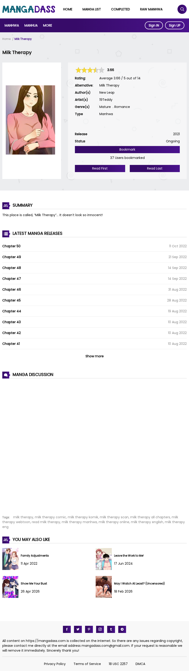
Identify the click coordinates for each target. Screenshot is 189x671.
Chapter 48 (11, 267)
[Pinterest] (89, 629)
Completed (120, 9)
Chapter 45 (11, 300)
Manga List (92, 9)
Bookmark (127, 149)
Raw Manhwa (151, 9)
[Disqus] (94, 444)
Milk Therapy (23, 39)
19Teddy (105, 99)
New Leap (107, 92)
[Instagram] (100, 629)
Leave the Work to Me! (129, 556)
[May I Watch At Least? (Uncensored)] (105, 596)
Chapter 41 (11, 343)
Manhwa (12, 25)
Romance (122, 106)
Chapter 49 (11, 257)
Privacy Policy (55, 664)
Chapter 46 (11, 289)
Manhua (31, 25)
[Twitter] (78, 629)
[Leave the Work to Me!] (105, 569)
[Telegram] (122, 629)
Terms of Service (87, 664)
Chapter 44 (11, 311)
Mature (105, 106)
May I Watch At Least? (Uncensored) (139, 583)
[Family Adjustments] (11, 569)
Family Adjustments (35, 556)
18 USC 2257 (118, 664)
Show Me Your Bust (34, 583)
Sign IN (154, 25)
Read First (100, 168)
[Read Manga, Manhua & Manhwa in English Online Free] (28, 11)
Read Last (154, 168)
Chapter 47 (11, 278)
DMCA (140, 664)
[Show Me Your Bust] (11, 596)
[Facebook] (67, 629)
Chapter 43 (11, 322)
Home (67, 9)
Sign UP (174, 25)
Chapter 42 (11, 333)
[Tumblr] (111, 629)
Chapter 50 (11, 246)
